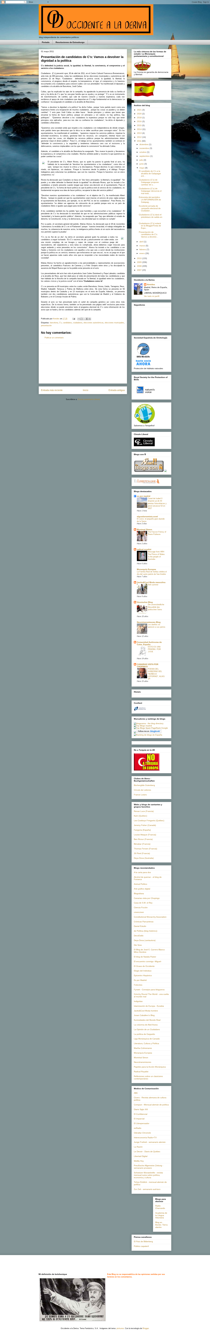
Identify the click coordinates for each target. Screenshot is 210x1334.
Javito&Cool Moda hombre (146, 1011)
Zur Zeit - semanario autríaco (147, 1189)
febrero (143, 249)
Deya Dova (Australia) (144, 858)
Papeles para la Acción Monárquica (150, 1067)
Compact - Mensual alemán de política (151, 1105)
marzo (142, 245)
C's (60, 323)
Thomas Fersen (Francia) (145, 848)
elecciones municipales (114, 323)
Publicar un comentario (54, 338)
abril (141, 241)
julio (141, 160)
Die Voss (138, 945)
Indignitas (138, 1001)
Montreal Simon (144, 529)
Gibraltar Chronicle (142, 1133)
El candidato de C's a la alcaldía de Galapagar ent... (150, 173)
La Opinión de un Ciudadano (147, 1029)
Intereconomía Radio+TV (145, 1137)
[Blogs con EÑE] (149, 471)
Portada (45, 42)
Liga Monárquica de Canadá (147, 1039)
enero (142, 253)
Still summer (153, 585)
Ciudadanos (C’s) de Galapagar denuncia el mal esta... (150, 190)
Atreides (151, 284)
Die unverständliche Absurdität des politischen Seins (156, 607)
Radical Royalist (141, 1071)
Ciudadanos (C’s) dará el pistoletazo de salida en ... (150, 217)
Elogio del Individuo (142, 971)
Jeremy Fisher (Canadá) (145, 825)
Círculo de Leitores (142, 790)
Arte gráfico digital (142, 889)
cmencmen (139, 912)
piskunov (120, 1328)
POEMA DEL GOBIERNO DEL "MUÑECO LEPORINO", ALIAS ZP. (156, 674)
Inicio (85, 390)
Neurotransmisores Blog (149, 622)
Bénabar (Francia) (142, 844)
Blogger (146, 1328)
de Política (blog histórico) (145, 931)
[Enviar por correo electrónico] (78, 318)
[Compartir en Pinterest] (89, 318)
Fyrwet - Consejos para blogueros (149, 989)
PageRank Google (159, 728)
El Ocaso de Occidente (144, 966)
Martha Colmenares (143, 1048)
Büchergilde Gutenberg (144, 785)
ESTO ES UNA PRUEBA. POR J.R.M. (154, 649)
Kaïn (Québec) (140, 816)
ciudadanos (77, 323)
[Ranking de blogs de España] (148, 735)
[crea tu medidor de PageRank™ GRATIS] (135, 732)
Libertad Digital (140, 1156)
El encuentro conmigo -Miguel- (148, 961)
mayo (142, 168)
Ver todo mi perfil (151, 296)
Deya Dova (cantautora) (145, 940)
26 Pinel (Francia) (142, 853)
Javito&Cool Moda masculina (151, 582)
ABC (136, 1093)
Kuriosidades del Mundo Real (147, 1020)
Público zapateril (141, 1246)
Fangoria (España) (142, 830)
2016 (139, 121)
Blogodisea (139, 893)
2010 (139, 258)
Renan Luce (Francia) (144, 811)
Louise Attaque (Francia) (145, 835)
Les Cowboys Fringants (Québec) (149, 820)
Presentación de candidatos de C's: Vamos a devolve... (148, 234)
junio (141, 164)
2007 (139, 270)
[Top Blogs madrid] (143, 726)
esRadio (137, 1128)
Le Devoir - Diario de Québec (147, 1151)
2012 (139, 137)
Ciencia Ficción (141, 907)
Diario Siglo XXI (141, 1109)
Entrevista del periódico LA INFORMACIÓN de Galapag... (150, 199)
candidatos (67, 323)
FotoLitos (138, 985)
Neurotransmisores (142, 1062)
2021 (139, 110)
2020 (139, 114)
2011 (139, 141)
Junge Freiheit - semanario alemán (150, 1142)
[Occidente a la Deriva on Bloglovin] (149, 732)
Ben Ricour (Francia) (143, 839)
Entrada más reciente (52, 390)
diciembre (144, 144)
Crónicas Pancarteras (143, 921)
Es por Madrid (140, 980)
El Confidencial (140, 1114)
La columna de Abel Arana (146, 1025)
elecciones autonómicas (94, 323)
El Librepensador (141, 1123)
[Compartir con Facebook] (87, 318)
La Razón (138, 1147)
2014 (139, 129)
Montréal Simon (141, 1057)
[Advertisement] (82, 363)
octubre (143, 152)
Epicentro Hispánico (143, 975)
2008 (139, 266)
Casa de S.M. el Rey (143, 903)
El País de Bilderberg (143, 1241)
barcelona (54, 323)
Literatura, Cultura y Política (146, 1043)
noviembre (144, 148)
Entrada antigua (117, 390)
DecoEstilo (138, 935)
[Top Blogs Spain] (142, 728)
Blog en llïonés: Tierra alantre (161, 1224)
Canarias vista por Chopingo (147, 898)
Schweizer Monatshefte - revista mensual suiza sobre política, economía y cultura (148, 1175)
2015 (139, 125)
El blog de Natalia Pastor (145, 957)
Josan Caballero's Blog (144, 1015)
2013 (139, 133)
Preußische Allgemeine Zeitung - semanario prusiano (148, 1166)
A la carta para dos (142, 872)
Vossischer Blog (145, 602)
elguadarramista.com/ (147, 516)
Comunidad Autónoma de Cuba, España (149, 643)
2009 (139, 262)
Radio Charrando (160, 1207)
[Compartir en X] (84, 318)
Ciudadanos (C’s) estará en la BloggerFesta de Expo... (150, 225)
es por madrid (143, 496)
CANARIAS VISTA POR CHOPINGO (147, 665)
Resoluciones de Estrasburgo (70, 42)
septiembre (144, 156)
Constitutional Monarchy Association (150, 917)
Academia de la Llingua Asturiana (161, 1215)
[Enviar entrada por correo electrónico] (74, 319)
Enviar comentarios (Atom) (89, 399)
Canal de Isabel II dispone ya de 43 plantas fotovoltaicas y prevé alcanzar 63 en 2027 (157, 503)
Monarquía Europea (146, 569)
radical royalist (144, 549)
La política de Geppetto (144, 1034)
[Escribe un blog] (81, 318)
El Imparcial (139, 1119)
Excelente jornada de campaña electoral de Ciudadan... (150, 208)
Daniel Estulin (140, 926)
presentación (46, 325)
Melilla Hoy (139, 1161)
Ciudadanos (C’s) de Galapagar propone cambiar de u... (149, 182)
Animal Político (140, 884)
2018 (139, 117)
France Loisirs (140, 795)
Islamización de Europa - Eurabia (149, 1006)
